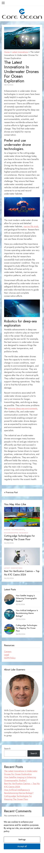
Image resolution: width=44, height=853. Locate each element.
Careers (7, 651)
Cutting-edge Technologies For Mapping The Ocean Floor (19, 537)
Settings (22, 839)
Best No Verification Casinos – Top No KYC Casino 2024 (21, 573)
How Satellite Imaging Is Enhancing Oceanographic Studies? (26, 598)
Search (7, 748)
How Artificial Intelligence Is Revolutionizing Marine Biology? (27, 613)
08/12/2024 (8, 85)
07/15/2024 (20, 604)
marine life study (30, 226)
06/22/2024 (9, 578)
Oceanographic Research (16, 533)
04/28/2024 (8, 543)
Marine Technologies (14, 530)
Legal (6, 654)
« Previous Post (11, 492)
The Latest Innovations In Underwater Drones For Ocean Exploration (21, 773)
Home (7, 52)
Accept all (22, 846)
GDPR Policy (9, 657)
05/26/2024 (20, 619)
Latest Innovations (20, 52)
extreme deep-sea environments (22, 408)
